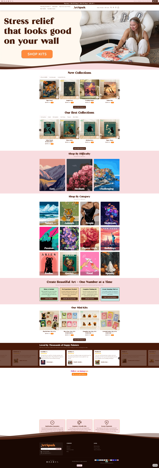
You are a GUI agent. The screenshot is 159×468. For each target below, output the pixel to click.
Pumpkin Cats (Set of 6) (89, 331)
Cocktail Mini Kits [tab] (61, 77)
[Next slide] (119, 90)
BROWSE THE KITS (89, 298)
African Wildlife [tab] (44, 77)
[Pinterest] (8, 1)
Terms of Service (97, 449)
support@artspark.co (46, 453)
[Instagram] (4, 1)
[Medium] (49, 98)
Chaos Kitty (69, 140)
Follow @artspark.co (80, 374)
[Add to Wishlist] (57, 97)
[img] (48, 141)
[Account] (113, 7)
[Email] (10, 1)
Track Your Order (145, 1)
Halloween (55, 6)
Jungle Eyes (69, 100)
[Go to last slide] (40, 90)
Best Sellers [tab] (75, 117)
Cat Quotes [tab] (43, 117)
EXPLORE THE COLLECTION (69, 298)
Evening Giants (89, 100)
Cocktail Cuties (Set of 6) (110, 331)
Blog (150, 1)
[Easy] (49, 138)
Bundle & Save (51, 8)
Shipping (139, 1)
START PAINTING (49, 298)
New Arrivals (100, 7)
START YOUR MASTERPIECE (110, 297)
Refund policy (96, 446)
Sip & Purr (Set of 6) (69, 331)
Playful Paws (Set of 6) (49, 331)
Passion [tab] (69, 117)
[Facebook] (2, 1)
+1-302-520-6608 (45, 451)
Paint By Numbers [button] (45, 6)
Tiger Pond (49, 100)
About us (135, 1)
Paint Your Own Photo (64, 6)
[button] (111, 7)
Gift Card (107, 7)
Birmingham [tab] (55, 117)
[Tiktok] (6, 1)
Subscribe (58, 448)
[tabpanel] (79, 93)
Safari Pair (110, 100)
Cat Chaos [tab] (62, 117)
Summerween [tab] (52, 77)
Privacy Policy (97, 447)
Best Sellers (43, 8)
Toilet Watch (49, 140)
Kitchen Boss (89, 140)
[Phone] (13, 1)
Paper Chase (109, 140)
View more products (79, 107)
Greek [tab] (49, 117)
